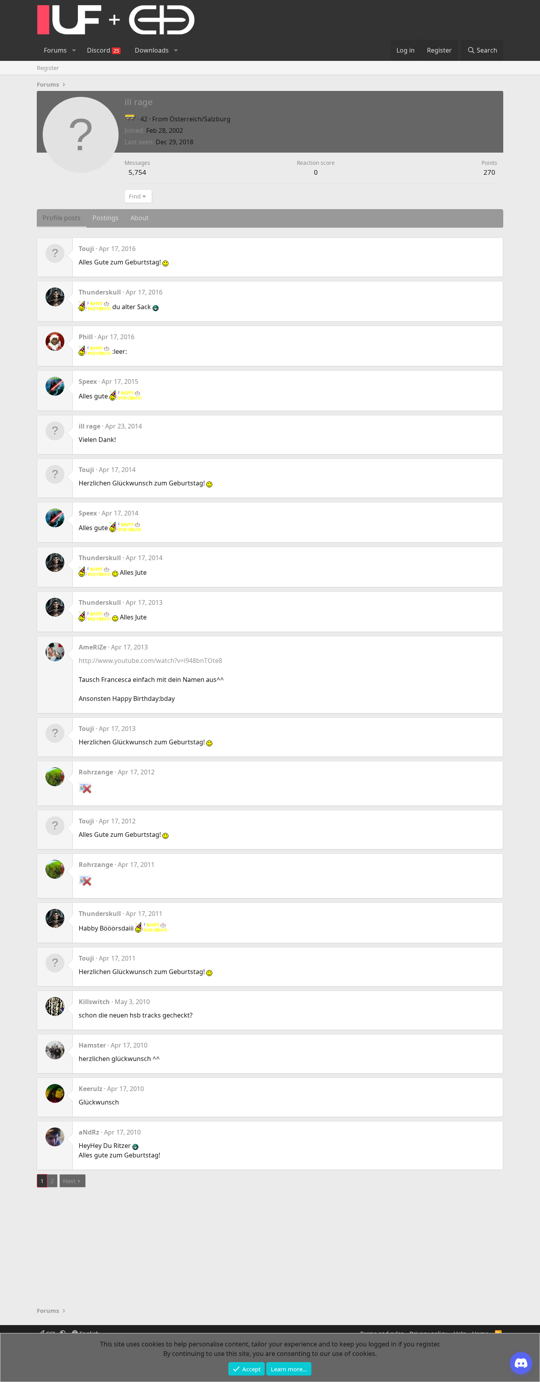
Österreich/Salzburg (200, 119)
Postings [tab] (106, 217)
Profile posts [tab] (62, 217)
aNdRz (89, 1132)
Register (48, 68)
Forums (55, 50)
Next (69, 1181)
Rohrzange (96, 772)
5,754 (137, 172)
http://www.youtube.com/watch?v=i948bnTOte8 (150, 660)
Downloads (152, 50)
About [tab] (139, 217)
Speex (88, 381)
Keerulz (90, 1088)
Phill (86, 336)
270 (489, 172)
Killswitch (94, 1001)
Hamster (92, 1045)
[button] (74, 50)
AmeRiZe (92, 647)
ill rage (89, 426)
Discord (103, 50)
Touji (86, 248)
